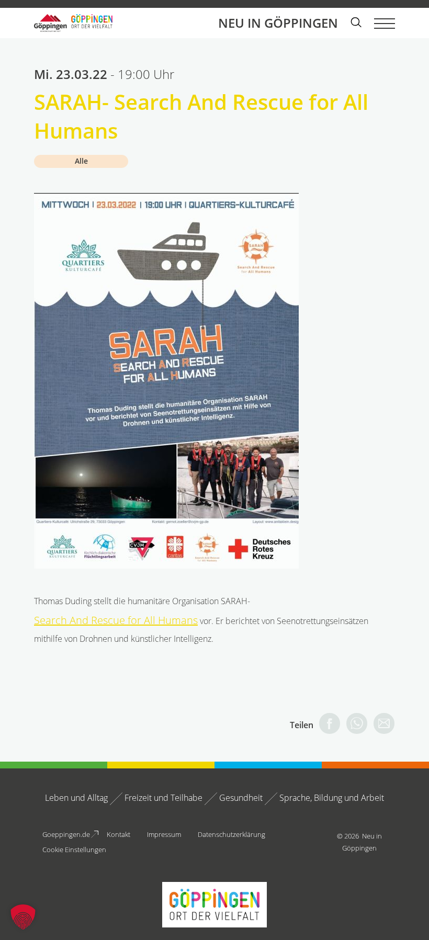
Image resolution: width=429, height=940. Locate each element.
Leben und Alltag (76, 798)
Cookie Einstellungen (74, 849)
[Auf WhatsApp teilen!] (354, 725)
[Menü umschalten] (384, 23)
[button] (23, 917)
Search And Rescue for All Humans (116, 620)
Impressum (164, 834)
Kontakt (118, 834)
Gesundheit (241, 798)
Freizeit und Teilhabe (163, 798)
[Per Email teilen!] (381, 725)
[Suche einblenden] (356, 23)
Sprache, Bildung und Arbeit (331, 798)
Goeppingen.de (66, 834)
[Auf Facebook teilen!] (327, 725)
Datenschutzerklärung (231, 834)
